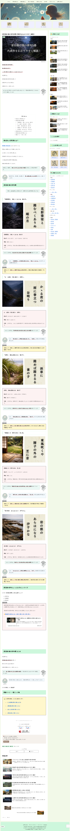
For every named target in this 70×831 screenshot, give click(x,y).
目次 (23, 116)
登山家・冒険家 (54, 231)
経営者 (52, 221)
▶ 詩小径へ (6, 741)
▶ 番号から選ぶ (52, 215)
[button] (31, 751)
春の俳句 (8, 746)
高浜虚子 (53, 187)
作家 (52, 229)
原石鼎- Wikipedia (6, 145)
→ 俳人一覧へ (54, 192)
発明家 (52, 235)
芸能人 (52, 227)
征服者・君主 (54, 233)
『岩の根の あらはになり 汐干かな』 (24, 129)
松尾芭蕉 (53, 179)
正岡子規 (53, 185)
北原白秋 (53, 202)
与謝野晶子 (53, 198)
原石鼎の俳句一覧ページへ (14, 705)
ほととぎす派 (17, 746)
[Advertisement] (24, 105)
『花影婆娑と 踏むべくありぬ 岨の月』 (25, 122)
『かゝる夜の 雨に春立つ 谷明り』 (24, 124)
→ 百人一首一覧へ (55, 213)
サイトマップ (40, 824)
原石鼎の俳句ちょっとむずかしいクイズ (23, 131)
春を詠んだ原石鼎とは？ (20, 118)
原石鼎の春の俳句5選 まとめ (21, 132)
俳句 (4, 746)
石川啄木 (53, 200)
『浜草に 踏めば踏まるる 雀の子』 (24, 125)
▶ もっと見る (52, 189)
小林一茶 (53, 183)
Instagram (45, 824)
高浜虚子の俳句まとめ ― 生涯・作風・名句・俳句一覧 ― (18, 614)
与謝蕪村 (53, 181)
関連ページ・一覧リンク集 (21, 134)
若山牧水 (53, 204)
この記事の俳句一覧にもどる (14, 702)
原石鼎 (12, 746)
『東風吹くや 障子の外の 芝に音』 (24, 127)
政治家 (52, 223)
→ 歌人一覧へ (54, 209)
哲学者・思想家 (54, 219)
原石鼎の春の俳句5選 (20, 120)
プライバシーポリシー (33, 824)
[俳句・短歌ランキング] (24, 731)
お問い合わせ (25, 824)
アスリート (53, 225)
